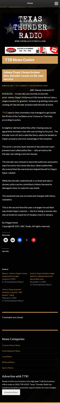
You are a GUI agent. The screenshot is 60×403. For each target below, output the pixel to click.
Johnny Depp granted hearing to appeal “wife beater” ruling (12, 292)
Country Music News (11, 345)
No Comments (22, 86)
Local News (7, 356)
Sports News (7, 368)
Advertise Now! (11, 392)
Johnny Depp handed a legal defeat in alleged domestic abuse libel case (42, 276)
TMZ (4, 112)
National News (8, 362)
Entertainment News (39, 86)
